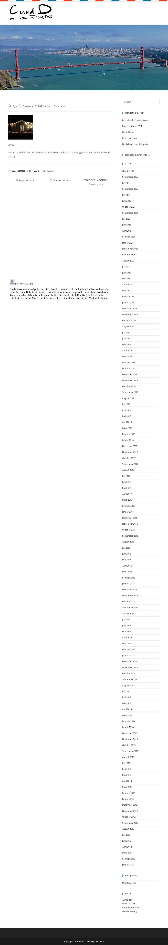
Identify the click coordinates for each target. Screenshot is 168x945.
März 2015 (127, 643)
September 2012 (130, 822)
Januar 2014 (128, 727)
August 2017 (128, 469)
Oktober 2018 (129, 386)
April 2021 (127, 230)
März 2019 (127, 356)
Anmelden (127, 899)
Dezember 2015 (129, 589)
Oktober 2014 (129, 673)
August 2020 (128, 260)
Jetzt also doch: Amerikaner (135, 120)
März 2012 (127, 852)
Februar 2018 (128, 434)
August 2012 (128, 828)
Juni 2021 (126, 224)
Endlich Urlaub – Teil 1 (132, 126)
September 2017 (130, 463)
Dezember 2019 (129, 308)
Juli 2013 (126, 763)
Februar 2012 (128, 858)
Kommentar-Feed (130, 907)
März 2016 (127, 571)
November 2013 (130, 739)
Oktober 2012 (129, 816)
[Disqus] (60, 234)
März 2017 (127, 499)
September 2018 (130, 392)
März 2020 (127, 290)
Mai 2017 (126, 487)
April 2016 (127, 565)
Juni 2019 (126, 338)
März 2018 (127, 428)
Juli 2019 (126, 332)
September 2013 (130, 751)
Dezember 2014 (129, 661)
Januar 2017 (128, 511)
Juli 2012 (126, 834)
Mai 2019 (126, 344)
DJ (14, 106)
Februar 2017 (128, 505)
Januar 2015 (128, 655)
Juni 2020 (126, 272)
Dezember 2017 (129, 446)
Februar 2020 (128, 296)
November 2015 (130, 595)
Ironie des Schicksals (95, 180)
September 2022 (130, 188)
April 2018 (127, 422)
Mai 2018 (126, 416)
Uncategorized (129, 882)
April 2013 (127, 781)
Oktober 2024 (129, 170)
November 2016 (130, 523)
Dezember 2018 (129, 374)
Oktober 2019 (129, 320)
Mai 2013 (126, 774)
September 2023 (130, 176)
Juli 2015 (126, 619)
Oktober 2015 (129, 601)
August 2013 (128, 757)
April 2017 (127, 493)
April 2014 (127, 709)
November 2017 (130, 451)
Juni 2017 (126, 481)
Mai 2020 (126, 278)
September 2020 (130, 254)
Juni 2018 (126, 410)
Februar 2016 (128, 577)
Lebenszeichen (129, 138)
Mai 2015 (126, 631)
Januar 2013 (128, 798)
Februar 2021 (128, 236)
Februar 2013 (128, 792)
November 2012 (130, 810)
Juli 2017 (126, 475)
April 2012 (127, 846)
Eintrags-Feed (129, 903)
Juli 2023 (126, 182)
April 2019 (127, 350)
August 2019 (128, 326)
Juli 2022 (126, 194)
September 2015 (130, 607)
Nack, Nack (127, 132)
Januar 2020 (128, 302)
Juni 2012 (126, 840)
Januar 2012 (128, 864)
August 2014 (128, 685)
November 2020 (130, 248)
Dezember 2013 (129, 733)
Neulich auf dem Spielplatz (135, 144)
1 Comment (58, 106)
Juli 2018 (126, 404)
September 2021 (130, 212)
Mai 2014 (126, 703)
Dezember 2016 (129, 517)
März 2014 (127, 715)
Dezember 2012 (129, 804)
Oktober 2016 (129, 529)
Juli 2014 (126, 691)
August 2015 (128, 613)
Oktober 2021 (129, 206)
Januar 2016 (128, 583)
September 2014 (130, 679)
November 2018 (130, 380)
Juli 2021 (126, 218)
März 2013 (127, 786)
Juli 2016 (126, 547)
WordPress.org (129, 911)
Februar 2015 (128, 649)
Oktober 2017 (129, 458)
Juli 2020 (126, 266)
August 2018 (128, 398)
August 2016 (128, 541)
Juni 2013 (126, 769)
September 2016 (130, 535)
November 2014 (130, 667)
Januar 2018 (128, 440)
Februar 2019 (128, 362)
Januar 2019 (128, 368)
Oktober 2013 (129, 745)
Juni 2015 (126, 625)
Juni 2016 (126, 553)
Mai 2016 (126, 559)
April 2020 (127, 284)
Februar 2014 (128, 721)
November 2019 (130, 314)
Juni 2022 (126, 200)
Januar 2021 (128, 242)
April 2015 (127, 637)
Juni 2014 (126, 697)
